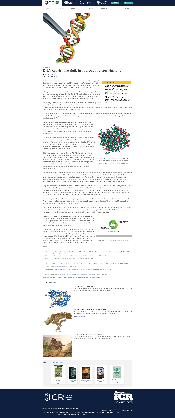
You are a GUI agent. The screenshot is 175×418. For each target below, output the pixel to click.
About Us (48, 9)
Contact (117, 412)
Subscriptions (110, 412)
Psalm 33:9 (66, 225)
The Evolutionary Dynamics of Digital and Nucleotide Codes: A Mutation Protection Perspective (78, 274)
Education (75, 408)
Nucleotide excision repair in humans (60, 266)
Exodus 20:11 (65, 231)
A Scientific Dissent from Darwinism (53, 271)
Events (104, 9)
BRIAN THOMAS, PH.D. (52, 74)
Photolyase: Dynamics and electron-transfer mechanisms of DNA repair (76, 269)
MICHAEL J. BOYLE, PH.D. (81, 293)
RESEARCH (46, 67)
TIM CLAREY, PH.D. (79, 341)
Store (127, 9)
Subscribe (129, 3)
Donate (115, 3)
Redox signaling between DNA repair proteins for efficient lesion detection (69, 261)
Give (116, 9)
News (62, 9)
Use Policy (104, 410)
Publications (76, 9)
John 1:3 (58, 240)
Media (91, 9)
